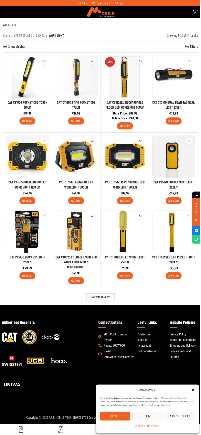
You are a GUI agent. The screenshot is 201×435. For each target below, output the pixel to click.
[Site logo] (100, 11)
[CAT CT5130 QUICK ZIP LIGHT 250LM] (27, 231)
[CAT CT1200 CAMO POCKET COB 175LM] (76, 77)
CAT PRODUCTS (23, 35)
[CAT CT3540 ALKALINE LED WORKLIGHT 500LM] (76, 157)
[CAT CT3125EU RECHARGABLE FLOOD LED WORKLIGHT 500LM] (125, 77)
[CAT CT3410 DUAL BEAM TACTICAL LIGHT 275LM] (173, 77)
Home (6, 35)
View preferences (180, 416)
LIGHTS (40, 35)
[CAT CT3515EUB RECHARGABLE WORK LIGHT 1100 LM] (27, 157)
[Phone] (196, 239)
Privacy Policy (152, 425)
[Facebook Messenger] (196, 230)
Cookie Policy (140, 425)
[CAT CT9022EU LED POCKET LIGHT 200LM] (173, 231)
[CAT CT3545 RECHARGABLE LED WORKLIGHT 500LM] (125, 157)
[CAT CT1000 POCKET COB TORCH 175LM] (27, 77)
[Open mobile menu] (5, 12)
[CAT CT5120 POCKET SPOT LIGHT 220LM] (173, 157)
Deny (147, 416)
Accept (115, 416)
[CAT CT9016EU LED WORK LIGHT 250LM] (125, 231)
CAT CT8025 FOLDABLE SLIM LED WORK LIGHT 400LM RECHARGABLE (76, 262)
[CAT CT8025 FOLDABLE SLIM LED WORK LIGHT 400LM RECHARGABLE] (76, 231)
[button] (193, 390)
